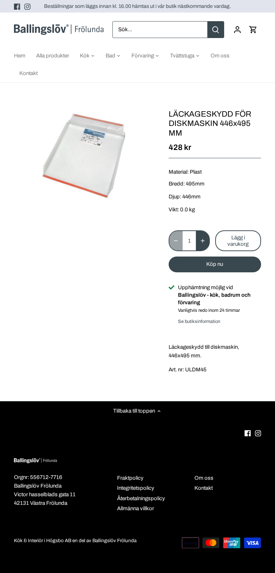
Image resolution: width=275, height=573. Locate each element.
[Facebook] (17, 6)
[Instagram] (27, 6)
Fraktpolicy (130, 478)
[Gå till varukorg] (253, 29)
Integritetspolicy (135, 488)
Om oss (203, 478)
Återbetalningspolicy (141, 498)
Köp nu (214, 264)
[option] (84, 156)
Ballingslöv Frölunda (114, 540)
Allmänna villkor (135, 508)
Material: (179, 172)
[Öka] (202, 241)
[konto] (237, 29)
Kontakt (203, 488)
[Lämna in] (215, 30)
